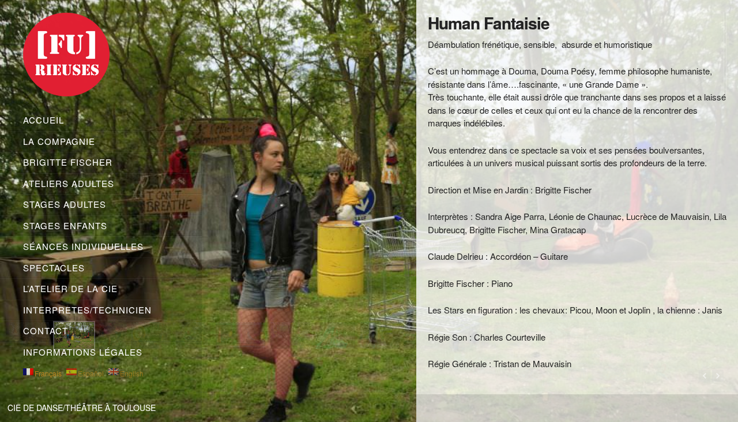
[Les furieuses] (101, 56)
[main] (577, 199)
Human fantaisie (488, 23)
